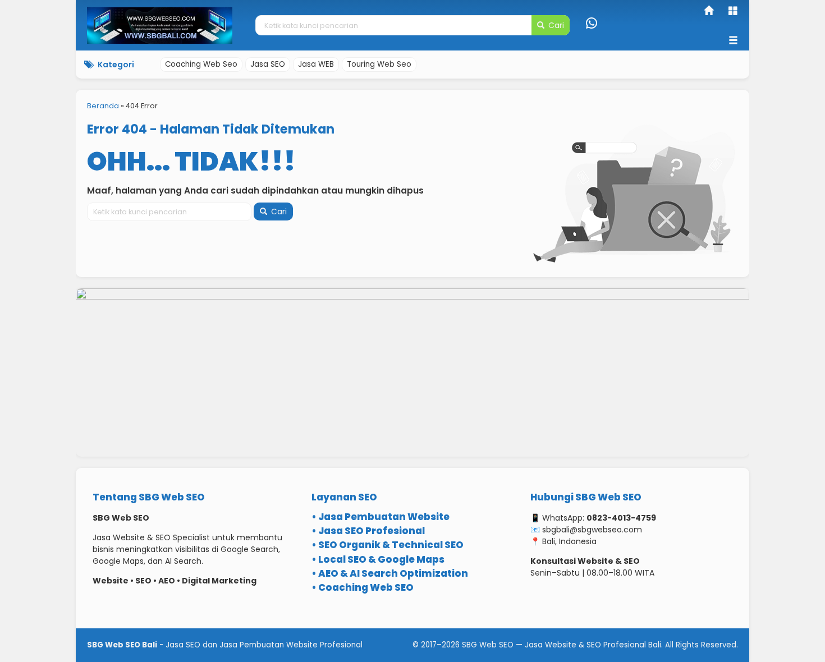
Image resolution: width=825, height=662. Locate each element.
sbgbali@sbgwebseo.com (592, 529)
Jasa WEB (316, 64)
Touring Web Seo (379, 64)
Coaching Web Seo (201, 64)
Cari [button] (555, 25)
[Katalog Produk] (734, 11)
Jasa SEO (267, 64)
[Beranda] (709, 11)
